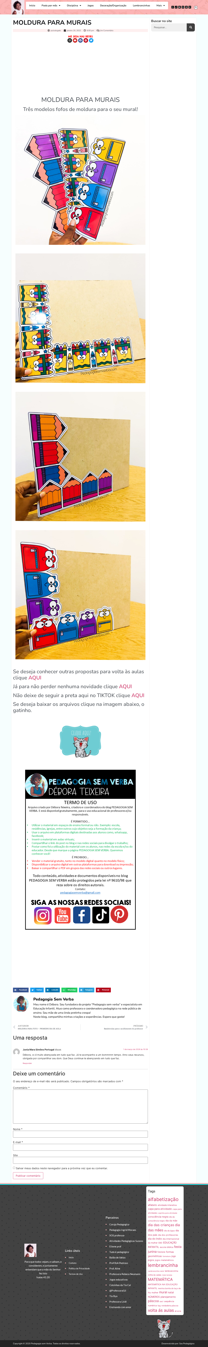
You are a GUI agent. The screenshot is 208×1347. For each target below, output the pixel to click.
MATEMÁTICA (160, 1279)
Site (15, 1155)
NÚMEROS (154, 1296)
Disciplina (72, 5)
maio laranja (167, 1275)
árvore (178, 1311)
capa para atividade (160, 1208)
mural (163, 1292)
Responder (27, 1063)
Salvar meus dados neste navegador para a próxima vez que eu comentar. (62, 1168)
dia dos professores (168, 1235)
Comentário (21, 1087)
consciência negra (158, 1216)
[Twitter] (189, 7)
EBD (160, 1243)
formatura (167, 1256)
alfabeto (152, 1205)
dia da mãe (171, 1220)
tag (159, 1305)
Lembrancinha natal (156, 1271)
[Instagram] (172, 7)
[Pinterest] (186, 7)
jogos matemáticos (164, 1260)
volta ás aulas (161, 1310)
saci (161, 1301)
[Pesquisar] (191, 27)
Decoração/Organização (113, 5)
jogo (173, 1256)
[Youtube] (179, 7)
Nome (17, 1129)
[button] (195, 7)
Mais (159, 5)
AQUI (34, 677)
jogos (151, 1260)
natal (171, 1292)
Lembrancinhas (141, 5)
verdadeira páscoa (169, 1305)
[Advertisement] (80, 68)
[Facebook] (183, 7)
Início (32, 5)
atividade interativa (167, 1205)
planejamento (168, 1296)
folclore (161, 1252)
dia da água (169, 1230)
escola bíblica (166, 1247)
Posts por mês (49, 5)
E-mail (18, 1142)
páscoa (153, 1301)
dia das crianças (161, 1225)
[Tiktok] (176, 7)
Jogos (91, 5)
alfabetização (163, 1199)
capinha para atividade (167, 1213)
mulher (155, 1292)
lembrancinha (163, 1265)
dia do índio (155, 1238)
